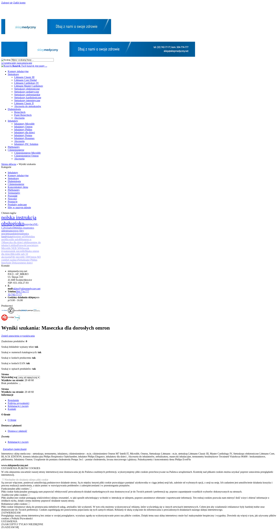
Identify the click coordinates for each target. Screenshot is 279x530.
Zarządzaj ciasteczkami (14, 449)
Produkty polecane (17, 204)
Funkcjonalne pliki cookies (15, 488)
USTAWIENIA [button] (9, 521)
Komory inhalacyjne (18, 71)
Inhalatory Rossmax (24, 138)
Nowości (12, 198)
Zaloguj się (7, 2)
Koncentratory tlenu (18, 187)
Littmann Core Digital (25, 80)
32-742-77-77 (15, 294)
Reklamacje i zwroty (18, 406)
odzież (14, 233)
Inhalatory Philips (23, 129)
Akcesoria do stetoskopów (27, 106)
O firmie (12, 420)
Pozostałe (12, 195)
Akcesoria (19, 118)
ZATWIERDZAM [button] (11, 512)
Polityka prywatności (18, 403)
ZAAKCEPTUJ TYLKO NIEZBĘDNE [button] (22, 524)
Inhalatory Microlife (24, 123)
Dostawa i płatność (17, 431)
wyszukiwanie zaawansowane (16, 63)
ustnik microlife (17, 251)
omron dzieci (26, 262)
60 (32, 380)
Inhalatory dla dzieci (24, 132)
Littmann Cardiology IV (26, 83)
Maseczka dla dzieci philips (17, 242)
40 (29, 380)
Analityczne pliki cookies (14, 494)
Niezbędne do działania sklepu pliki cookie (26, 479)
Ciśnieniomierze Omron (26, 155)
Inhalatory (13, 120)
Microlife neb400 (13, 239)
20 (26, 380)
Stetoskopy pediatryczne (26, 91)
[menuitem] (143, 71)
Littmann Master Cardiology (28, 86)
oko (20, 223)
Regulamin (13, 400)
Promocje (12, 201)
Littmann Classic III (24, 77)
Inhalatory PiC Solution (26, 144)
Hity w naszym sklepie (19, 207)
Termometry (14, 193)
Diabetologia (14, 109)
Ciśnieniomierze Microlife (27, 152)
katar (10, 236)
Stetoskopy (13, 74)
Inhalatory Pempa (23, 135)
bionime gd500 (20, 236)
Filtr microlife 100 (20, 257)
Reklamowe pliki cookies (14, 504)
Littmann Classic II (24, 103)
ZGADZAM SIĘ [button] (10, 527)
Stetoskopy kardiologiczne (27, 97)
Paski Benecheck (23, 115)
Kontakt (12, 409)
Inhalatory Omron (23, 126)
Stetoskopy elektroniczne (27, 88)
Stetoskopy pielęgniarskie (27, 94)
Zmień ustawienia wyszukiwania (18, 335)
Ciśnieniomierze (16, 150)
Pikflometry (14, 147)
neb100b (12, 227)
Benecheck (20, 112)
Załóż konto (19, 2)
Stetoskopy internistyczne (27, 100)
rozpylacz (29, 224)
